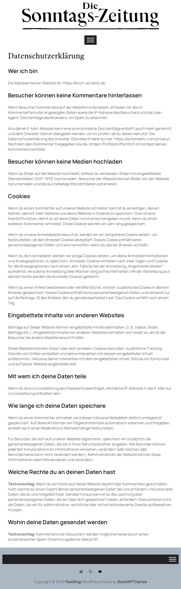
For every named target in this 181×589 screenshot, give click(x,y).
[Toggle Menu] (90, 40)
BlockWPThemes (132, 581)
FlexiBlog (73, 581)
